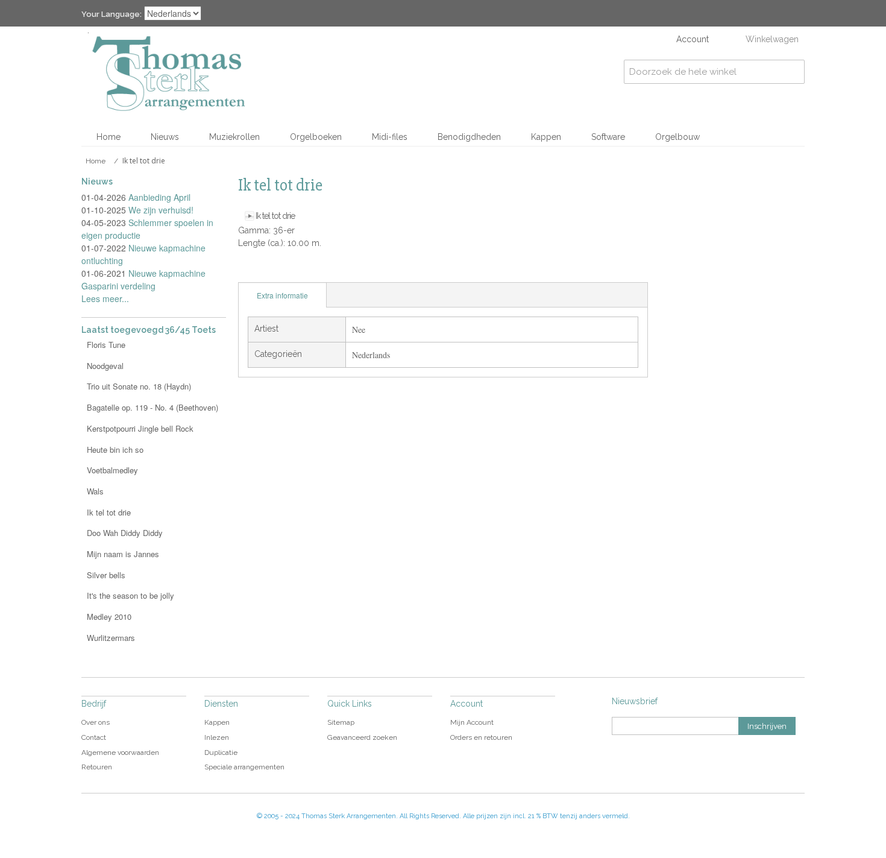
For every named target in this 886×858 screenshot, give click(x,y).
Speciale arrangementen (244, 767)
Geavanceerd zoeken (362, 737)
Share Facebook (274, 270)
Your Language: (111, 14)
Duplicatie (220, 752)
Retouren (96, 767)
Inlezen (216, 737)
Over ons (95, 722)
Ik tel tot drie (275, 216)
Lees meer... (105, 298)
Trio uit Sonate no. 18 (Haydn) (139, 386)
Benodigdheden (469, 137)
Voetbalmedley (112, 470)
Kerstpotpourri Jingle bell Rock (140, 428)
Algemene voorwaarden (120, 752)
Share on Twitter (298, 270)
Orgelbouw (677, 137)
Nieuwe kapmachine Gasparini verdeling (143, 279)
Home (108, 137)
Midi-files (389, 137)
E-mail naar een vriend (250, 270)
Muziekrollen (234, 137)
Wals (95, 491)
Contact (93, 737)
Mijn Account (472, 722)
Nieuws (165, 137)
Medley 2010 (109, 616)
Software (608, 137)
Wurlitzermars (111, 637)
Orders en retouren (481, 737)
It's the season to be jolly (130, 595)
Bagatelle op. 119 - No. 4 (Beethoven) (152, 407)
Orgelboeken (316, 137)
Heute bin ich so (115, 449)
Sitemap (340, 722)
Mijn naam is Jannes (123, 554)
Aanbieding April (159, 197)
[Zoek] (793, 72)
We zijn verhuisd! (160, 210)
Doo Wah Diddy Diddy (125, 532)
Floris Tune (106, 344)
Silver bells (106, 575)
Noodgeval (105, 365)
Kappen (546, 137)
